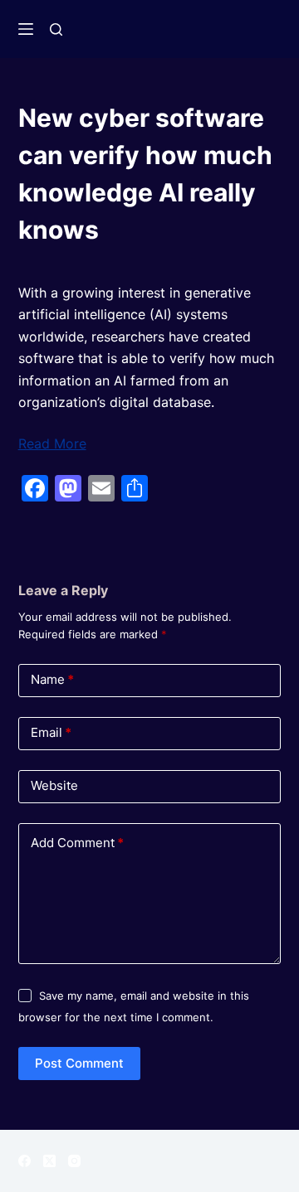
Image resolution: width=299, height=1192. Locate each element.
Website (54, 785)
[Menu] (25, 29)
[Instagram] (74, 1161)
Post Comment (79, 1063)
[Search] (56, 29)
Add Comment (77, 842)
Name (52, 679)
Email (51, 732)
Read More (52, 443)
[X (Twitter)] (49, 1161)
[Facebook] (24, 1161)
